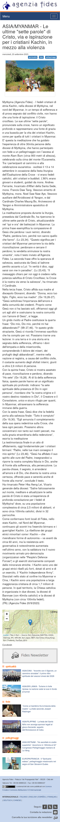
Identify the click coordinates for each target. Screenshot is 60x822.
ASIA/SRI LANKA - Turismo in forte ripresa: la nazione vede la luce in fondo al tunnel (39, 689)
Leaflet (5, 635)
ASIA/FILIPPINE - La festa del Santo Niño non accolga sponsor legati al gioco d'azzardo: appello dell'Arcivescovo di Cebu (37, 725)
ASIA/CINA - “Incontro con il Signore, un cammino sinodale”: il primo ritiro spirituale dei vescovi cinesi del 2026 (39, 673)
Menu (6, 16)
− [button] (7, 619)
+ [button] (7, 614)
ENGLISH (33, 797)
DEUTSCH (7, 800)
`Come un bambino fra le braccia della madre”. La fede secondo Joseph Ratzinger (39, 708)
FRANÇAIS (52, 797)
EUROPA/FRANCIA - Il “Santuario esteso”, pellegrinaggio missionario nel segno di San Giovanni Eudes (39, 761)
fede (41, 57)
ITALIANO (24, 797)
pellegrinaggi (51, 57)
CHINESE (17, 800)
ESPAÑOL (42, 797)
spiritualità (33, 57)
